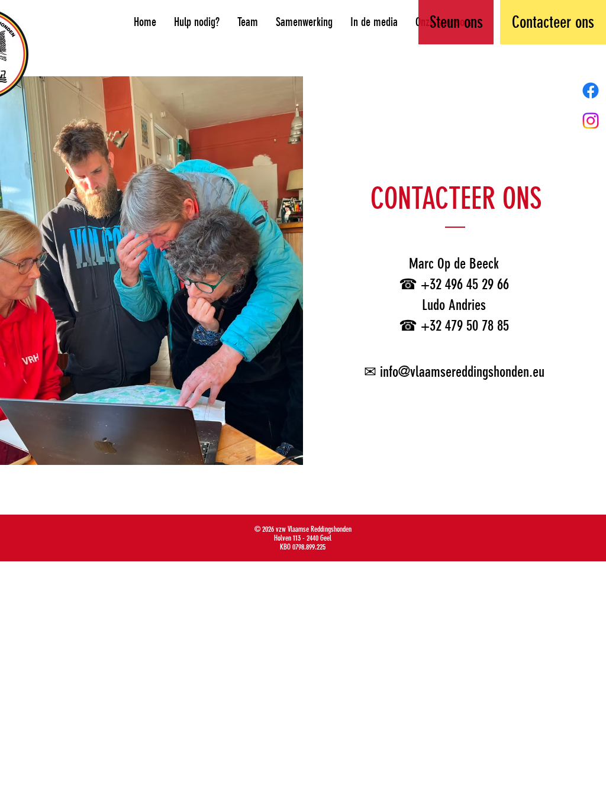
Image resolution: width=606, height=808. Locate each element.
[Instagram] (590, 120)
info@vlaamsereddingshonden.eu (462, 371)
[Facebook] (590, 90)
